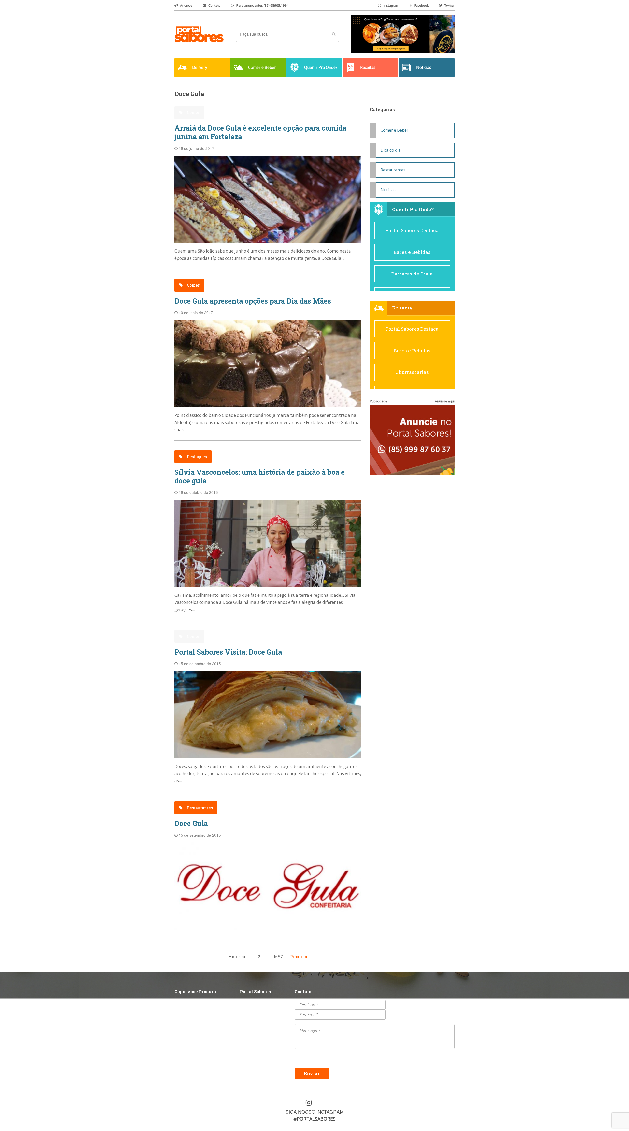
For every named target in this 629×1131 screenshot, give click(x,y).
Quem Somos (253, 1003)
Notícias (388, 189)
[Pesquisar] (334, 34)
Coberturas (185, 1015)
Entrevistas (252, 1015)
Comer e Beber (394, 130)
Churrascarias (412, 372)
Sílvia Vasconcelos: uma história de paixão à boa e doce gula (259, 476)
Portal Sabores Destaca (412, 230)
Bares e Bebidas (412, 252)
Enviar (311, 1073)
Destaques (196, 456)
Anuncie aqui (445, 401)
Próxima (298, 956)
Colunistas (185, 1021)
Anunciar (250, 1009)
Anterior (237, 956)
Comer (193, 112)
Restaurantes (199, 807)
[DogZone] (403, 33)
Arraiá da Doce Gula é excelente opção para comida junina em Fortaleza (260, 132)
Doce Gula (191, 823)
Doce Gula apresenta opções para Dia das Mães (252, 301)
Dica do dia (390, 150)
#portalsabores (314, 1119)
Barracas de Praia (412, 274)
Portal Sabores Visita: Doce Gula (228, 652)
